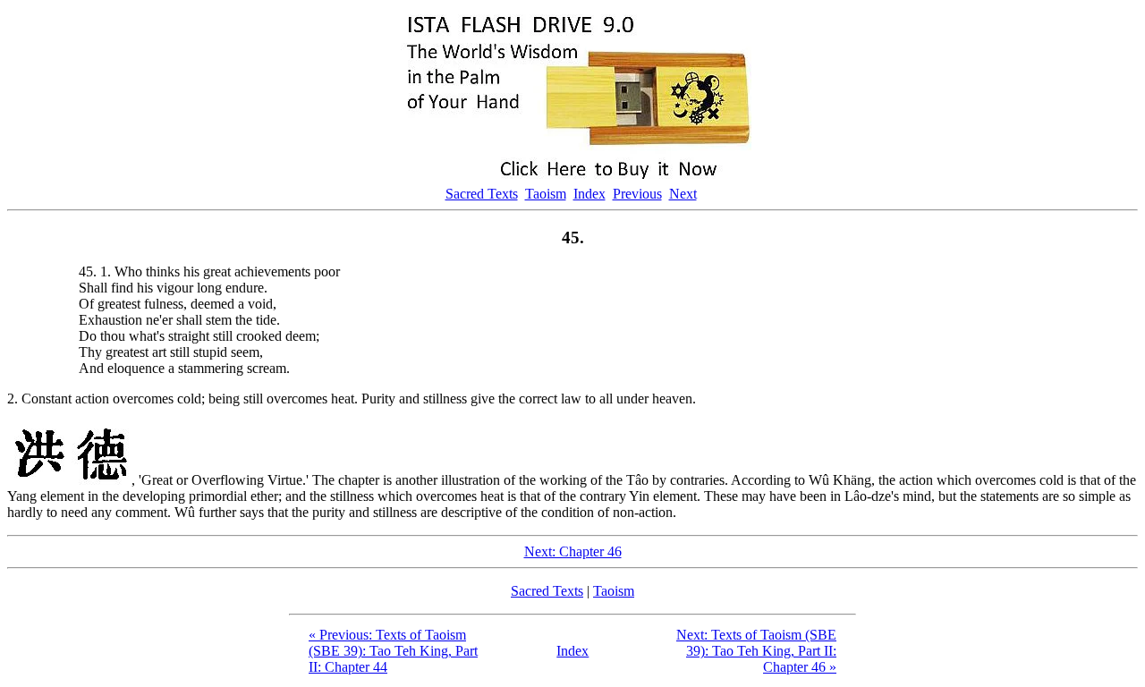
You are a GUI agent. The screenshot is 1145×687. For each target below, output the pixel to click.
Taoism (545, 193)
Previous (637, 193)
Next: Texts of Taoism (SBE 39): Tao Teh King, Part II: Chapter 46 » (756, 650)
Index (589, 193)
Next (683, 193)
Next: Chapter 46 (573, 551)
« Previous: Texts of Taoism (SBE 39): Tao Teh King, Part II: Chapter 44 (393, 650)
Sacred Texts (481, 193)
